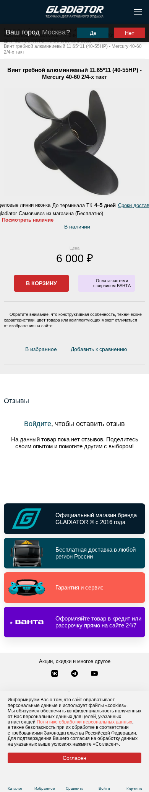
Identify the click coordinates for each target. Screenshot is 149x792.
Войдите (37, 424)
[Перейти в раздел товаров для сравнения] (74, 779)
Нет (129, 33)
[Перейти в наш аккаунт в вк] (55, 674)
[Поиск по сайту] (9, 12)
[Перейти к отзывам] (131, 350)
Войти (104, 788)
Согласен (74, 758)
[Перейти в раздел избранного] (44, 779)
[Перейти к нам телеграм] (75, 674)
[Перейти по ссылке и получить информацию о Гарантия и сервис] (74, 587)
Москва (54, 32)
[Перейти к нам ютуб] (94, 674)
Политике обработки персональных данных (84, 722)
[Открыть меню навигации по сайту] (138, 12)
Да (93, 33)
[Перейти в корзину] (134, 779)
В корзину (41, 283)
